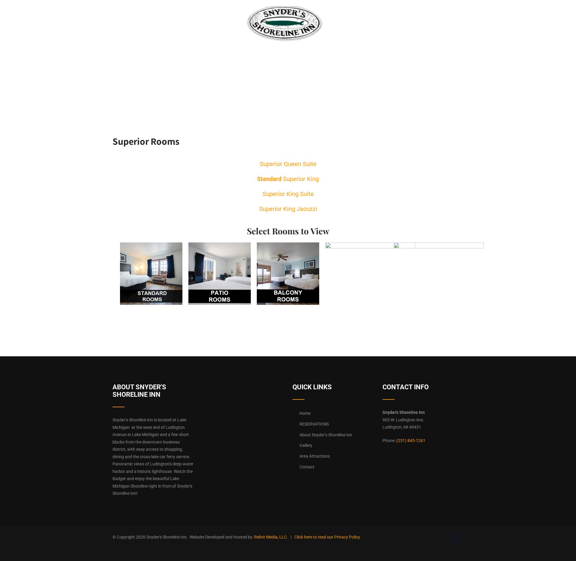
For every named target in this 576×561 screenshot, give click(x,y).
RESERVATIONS (201, 16)
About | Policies (398, 16)
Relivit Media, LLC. (271, 537)
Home (126, 16)
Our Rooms (159, 16)
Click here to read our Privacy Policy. (327, 537)
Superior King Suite (288, 193)
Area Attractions (314, 456)
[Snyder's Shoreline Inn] (284, 40)
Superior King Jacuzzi (288, 208)
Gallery (355, 16)
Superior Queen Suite (288, 164)
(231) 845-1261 (410, 440)
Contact (439, 16)
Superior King (288, 179)
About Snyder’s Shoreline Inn (325, 434)
